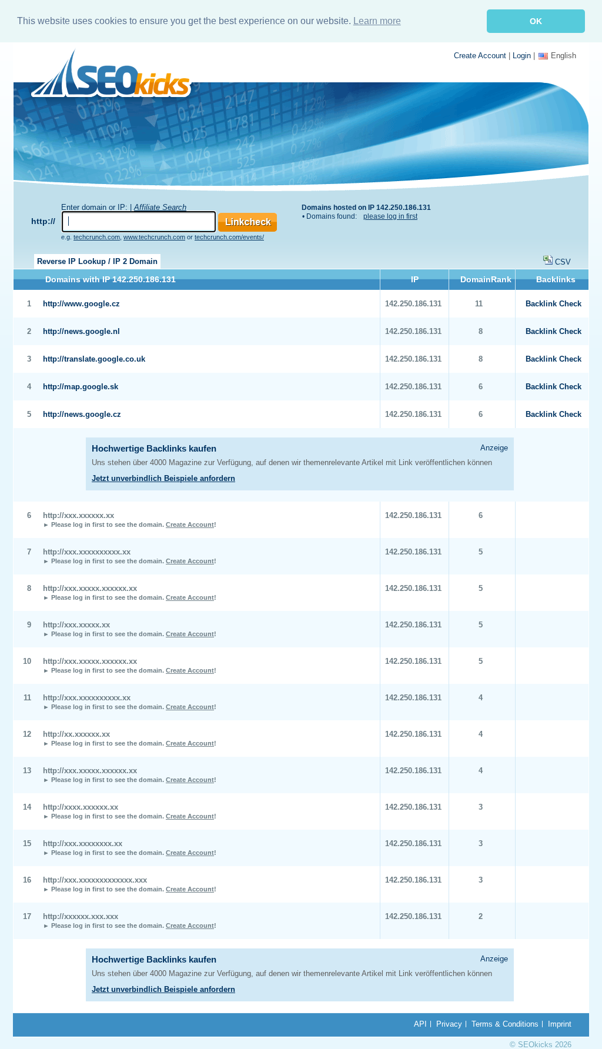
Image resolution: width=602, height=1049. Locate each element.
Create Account (480, 55)
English (563, 55)
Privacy (449, 1024)
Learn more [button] (377, 21)
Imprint (559, 1024)
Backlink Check (553, 303)
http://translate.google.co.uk (94, 359)
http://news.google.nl (81, 331)
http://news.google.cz (82, 414)
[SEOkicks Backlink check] (117, 75)
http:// (43, 221)
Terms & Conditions (505, 1024)
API (420, 1024)
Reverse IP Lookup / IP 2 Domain (97, 261)
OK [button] (536, 21)
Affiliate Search (160, 207)
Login (522, 55)
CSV (563, 262)
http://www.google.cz (81, 303)
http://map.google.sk (80, 386)
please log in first (390, 216)
